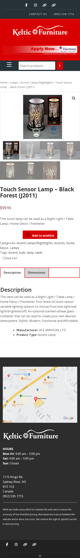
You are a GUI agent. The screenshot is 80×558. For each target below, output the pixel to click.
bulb (22, 253)
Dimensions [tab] (36, 273)
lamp (30, 253)
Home (4, 82)
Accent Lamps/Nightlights (37, 82)
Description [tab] (12, 273)
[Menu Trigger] (9, 64)
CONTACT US (38, 14)
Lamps (14, 82)
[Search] (59, 65)
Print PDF (11, 258)
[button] (73, 98)
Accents (59, 243)
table (38, 253)
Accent (12, 253)
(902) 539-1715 (64, 14)
